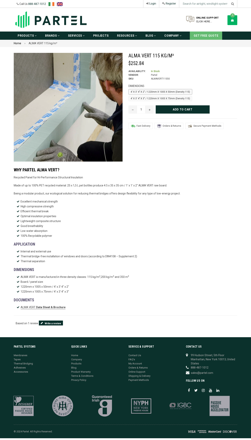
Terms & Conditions (82, 375)
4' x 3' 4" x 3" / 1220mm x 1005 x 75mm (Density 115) (160, 98)
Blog (150, 35)
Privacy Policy (78, 380)
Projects (101, 35)
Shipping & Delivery (139, 375)
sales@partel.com (202, 372)
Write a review (53, 323)
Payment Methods (138, 380)
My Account (135, 363)
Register (170, 3)
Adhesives (20, 367)
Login (152, 3)
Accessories (21, 371)
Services (75, 35)
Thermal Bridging (23, 363)
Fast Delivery (143, 126)
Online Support (136, 371)
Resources (126, 35)
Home (17, 43)
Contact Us (134, 355)
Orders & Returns (172, 126)
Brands (51, 35)
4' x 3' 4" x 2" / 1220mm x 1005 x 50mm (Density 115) (160, 91)
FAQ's (131, 359)
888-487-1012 (37, 3)
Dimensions (136, 86)
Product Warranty (81, 371)
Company (172, 35)
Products (26, 35)
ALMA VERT (43, 307)
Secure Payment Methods (207, 126)
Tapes (17, 359)
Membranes (20, 355)
